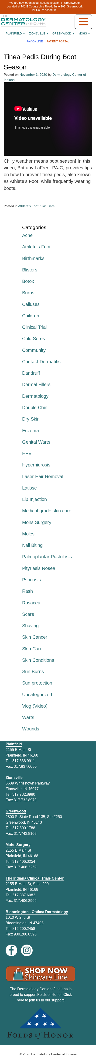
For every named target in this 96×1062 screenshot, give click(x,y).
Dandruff (31, 373)
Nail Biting (32, 545)
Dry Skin (31, 418)
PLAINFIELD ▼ (15, 33)
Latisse (29, 487)
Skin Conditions (38, 660)
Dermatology (35, 396)
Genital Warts (36, 442)
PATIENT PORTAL (58, 41)
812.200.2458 (23, 929)
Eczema (30, 430)
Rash (27, 591)
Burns (28, 292)
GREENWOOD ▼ (63, 33)
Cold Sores (33, 338)
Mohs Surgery (36, 522)
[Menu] (83, 21)
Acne (27, 235)
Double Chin (34, 407)
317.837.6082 (23, 895)
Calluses (31, 304)
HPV (26, 453)
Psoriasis (31, 579)
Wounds (30, 728)
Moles (28, 533)
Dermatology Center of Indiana (54, 1054)
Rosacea (31, 602)
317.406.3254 (23, 861)
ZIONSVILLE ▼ (39, 33)
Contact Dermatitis (41, 361)
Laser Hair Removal (42, 476)
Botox (28, 281)
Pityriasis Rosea (38, 568)
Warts (28, 717)
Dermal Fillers (36, 384)
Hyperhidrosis (36, 464)
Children (30, 315)
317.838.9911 (23, 761)
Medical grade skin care (46, 510)
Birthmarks (33, 258)
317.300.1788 (23, 828)
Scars (28, 614)
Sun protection (37, 682)
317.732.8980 (23, 794)
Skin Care (47, 206)
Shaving (30, 625)
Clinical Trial (34, 327)
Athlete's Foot (28, 206)
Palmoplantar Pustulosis (47, 556)
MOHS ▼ (84, 33)
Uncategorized (37, 694)
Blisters (29, 269)
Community (34, 350)
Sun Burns (33, 671)
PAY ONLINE (35, 41)
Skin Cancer (34, 637)
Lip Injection (34, 499)
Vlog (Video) (35, 706)
